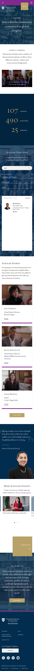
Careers (20, 635)
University (6, 182)
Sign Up (10, 650)
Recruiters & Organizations (7, 635)
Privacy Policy (14, 668)
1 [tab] (14, 522)
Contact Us (5, 640)
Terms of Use (5, 668)
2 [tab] (17, 522)
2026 (4, 187)
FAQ (19, 631)
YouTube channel (26, 493)
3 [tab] (19, 522)
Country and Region (9, 177)
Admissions (25, 545)
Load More (17, 415)
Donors (4, 631)
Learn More (17, 600)
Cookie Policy (24, 668)
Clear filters (27, 198)
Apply (24, 6)
